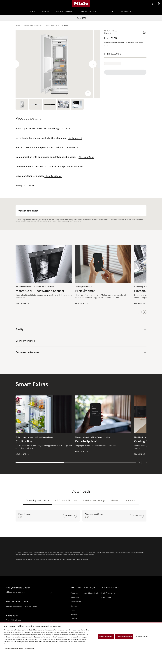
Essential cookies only (124, 636)
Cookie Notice (29, 648)
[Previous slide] (15, 64)
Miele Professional (108, 593)
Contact (74, 619)
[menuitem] (33, 11)
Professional (127, 11)
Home (18, 25)
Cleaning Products (87, 11)
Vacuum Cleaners (64, 11)
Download (70, 515)
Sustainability (76, 602)
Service (111, 11)
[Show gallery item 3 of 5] (49, 104)
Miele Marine (106, 597)
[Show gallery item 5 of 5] (77, 104)
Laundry (46, 11)
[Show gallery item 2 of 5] (35, 104)
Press (73, 610)
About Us (74, 593)
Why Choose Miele (91, 593)
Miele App (130, 500)
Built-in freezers (51, 25)
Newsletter (12, 616)
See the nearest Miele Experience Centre (21, 606)
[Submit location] (51, 593)
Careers (74, 606)
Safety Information (25, 185)
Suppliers (74, 614)
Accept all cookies (105, 636)
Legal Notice (8, 648)
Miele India (75, 597)
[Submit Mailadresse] (51, 621)
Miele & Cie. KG (53, 176)
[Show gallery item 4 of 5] (63, 104)
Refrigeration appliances (33, 25)
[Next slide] (93, 64)
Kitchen (32, 11)
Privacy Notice (18, 648)
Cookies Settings (142, 636)
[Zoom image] (88, 93)
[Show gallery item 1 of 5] (22, 104)
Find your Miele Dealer (18, 588)
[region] (58, 64)
